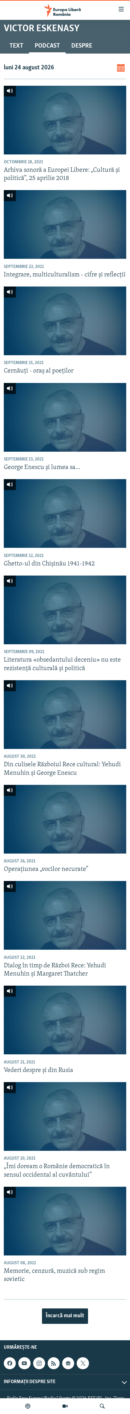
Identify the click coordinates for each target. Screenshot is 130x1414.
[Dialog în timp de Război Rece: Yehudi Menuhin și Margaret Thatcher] (65, 915)
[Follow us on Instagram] (39, 1363)
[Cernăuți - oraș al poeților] (65, 321)
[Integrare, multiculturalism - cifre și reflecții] (65, 224)
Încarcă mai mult (65, 1316)
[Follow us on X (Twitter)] (83, 1363)
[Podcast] (27, 1406)
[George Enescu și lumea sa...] (65, 417)
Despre (81, 46)
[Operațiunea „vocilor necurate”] (65, 819)
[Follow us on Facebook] (10, 1363)
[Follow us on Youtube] (24, 1363)
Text (16, 46)
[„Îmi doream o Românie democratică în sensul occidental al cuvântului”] (65, 1116)
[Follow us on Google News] (68, 1363)
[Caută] (102, 1406)
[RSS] (54, 1363)
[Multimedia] (65, 1406)
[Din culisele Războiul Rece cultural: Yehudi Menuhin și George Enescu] (65, 714)
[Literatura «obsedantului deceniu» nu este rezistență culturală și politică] (65, 610)
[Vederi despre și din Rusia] (65, 1020)
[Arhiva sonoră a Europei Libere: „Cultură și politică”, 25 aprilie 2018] (65, 120)
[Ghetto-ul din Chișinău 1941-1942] (65, 513)
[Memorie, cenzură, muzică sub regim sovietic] (65, 1221)
